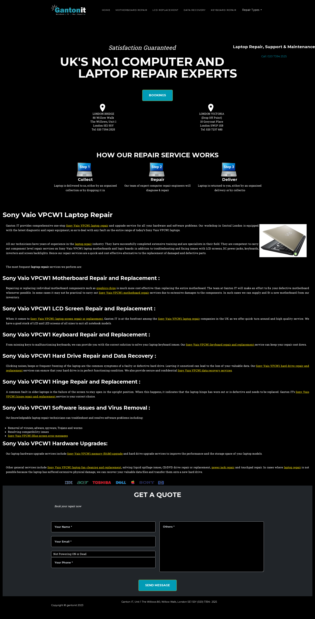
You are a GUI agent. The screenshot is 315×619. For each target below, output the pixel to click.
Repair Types (251, 9)
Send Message (157, 585)
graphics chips (106, 288)
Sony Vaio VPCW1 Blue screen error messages (38, 435)
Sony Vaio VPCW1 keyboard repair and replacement (220, 344)
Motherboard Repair (131, 10)
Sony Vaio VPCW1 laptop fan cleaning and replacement (84, 467)
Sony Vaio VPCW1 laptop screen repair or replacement (66, 318)
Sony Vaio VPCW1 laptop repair (87, 225)
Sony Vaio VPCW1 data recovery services (205, 370)
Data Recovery (195, 10)
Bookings (157, 95)
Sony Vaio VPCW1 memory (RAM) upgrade (95, 453)
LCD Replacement (165, 10)
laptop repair (83, 244)
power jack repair (223, 467)
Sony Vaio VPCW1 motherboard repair (124, 292)
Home (106, 10)
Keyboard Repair (223, 10)
